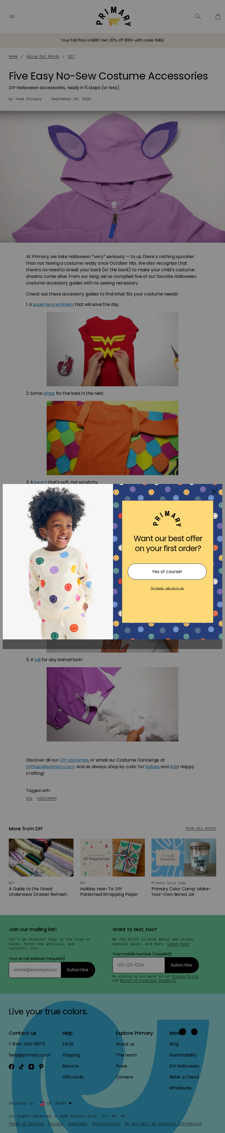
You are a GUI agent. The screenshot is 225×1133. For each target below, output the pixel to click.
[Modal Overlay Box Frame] (112, 566)
